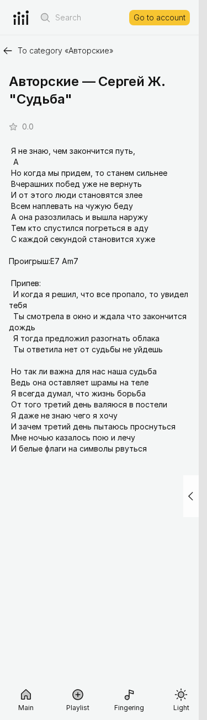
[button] (45, 17)
